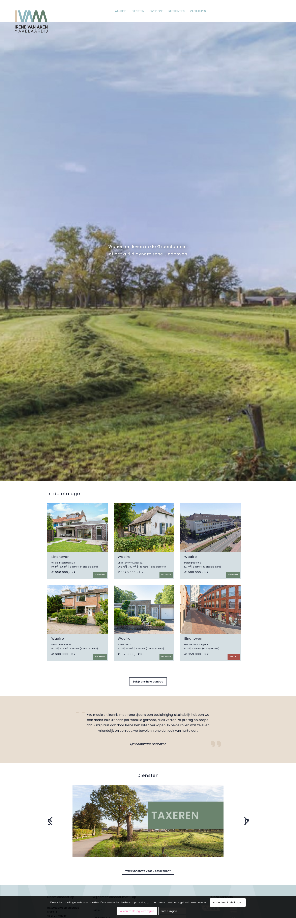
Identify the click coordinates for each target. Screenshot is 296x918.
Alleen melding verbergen (137, 911)
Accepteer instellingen (228, 902)
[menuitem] (120, 11)
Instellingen (169, 911)
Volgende (246, 821)
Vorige (50, 821)
